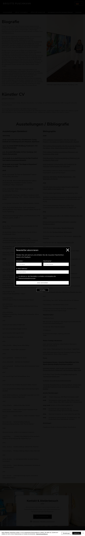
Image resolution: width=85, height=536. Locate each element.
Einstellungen (66, 533)
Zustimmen (77, 533)
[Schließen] (83, 533)
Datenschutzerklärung (42, 534)
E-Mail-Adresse (22, 268)
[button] (67, 250)
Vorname (19, 261)
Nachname (47, 261)
